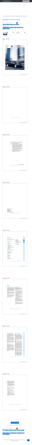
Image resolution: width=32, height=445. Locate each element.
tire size (4, 434)
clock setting (8, 28)
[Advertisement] (16, 8)
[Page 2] (11, 33)
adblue (14, 24)
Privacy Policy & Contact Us (15, 440)
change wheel (17, 24)
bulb (5, 24)
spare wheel (8, 24)
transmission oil (19, 27)
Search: (4, 428)
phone (3, 24)
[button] (28, 440)
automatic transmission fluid (6, 27)
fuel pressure (4, 28)
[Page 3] (16, 33)
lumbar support (12, 27)
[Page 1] (5, 33)
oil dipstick (11, 24)
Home (4, 16)
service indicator (7, 434)
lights (22, 27)
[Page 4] (22, 33)
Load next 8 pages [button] (14, 422)
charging (15, 27)
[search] (17, 23)
